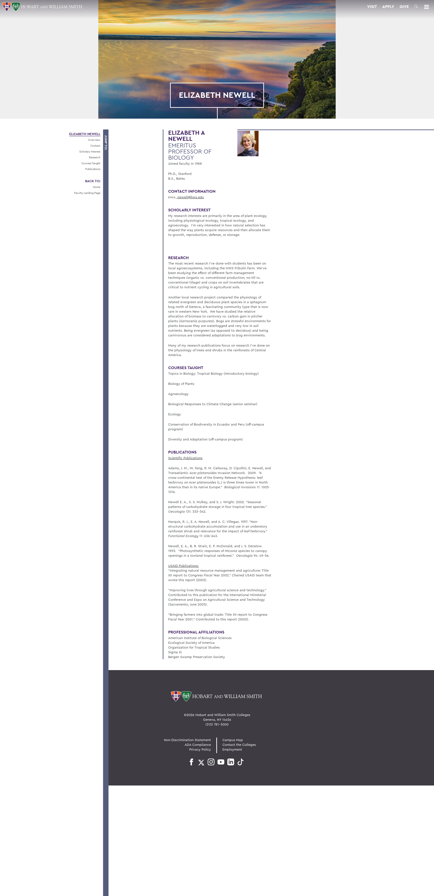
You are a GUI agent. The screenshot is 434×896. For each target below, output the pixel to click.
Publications (92, 168)
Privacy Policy (200, 749)
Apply (388, 7)
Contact (95, 145)
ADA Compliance (198, 744)
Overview (94, 139)
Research (94, 157)
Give (404, 7)
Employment (232, 749)
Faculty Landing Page (87, 192)
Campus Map (232, 740)
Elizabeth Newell (84, 134)
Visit (372, 7)
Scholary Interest (89, 151)
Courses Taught (90, 163)
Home (96, 186)
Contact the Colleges (239, 744)
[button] (416, 6)
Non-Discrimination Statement (187, 740)
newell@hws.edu (190, 197)
